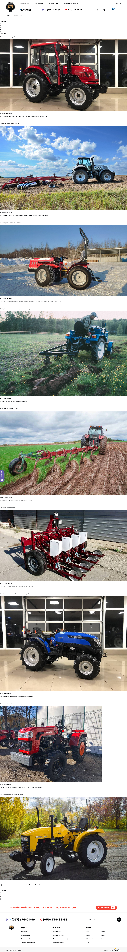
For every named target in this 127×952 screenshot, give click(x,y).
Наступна (3, 33)
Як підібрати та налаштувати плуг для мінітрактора (15, 309)
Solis (87, 931)
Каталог (26, 10)
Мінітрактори (57, 931)
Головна (8, 15)
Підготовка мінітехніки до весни (10, 123)
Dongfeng (88, 935)
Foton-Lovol (89, 939)
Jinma (87, 942)
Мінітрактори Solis (58, 935)
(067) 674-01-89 (53, 10)
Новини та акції (25, 939)
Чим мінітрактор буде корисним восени (12, 794)
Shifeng (103, 931)
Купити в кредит (25, 935)
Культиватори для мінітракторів (9, 408)
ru (120, 3)
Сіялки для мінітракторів (7, 507)
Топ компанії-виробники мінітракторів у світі (13, 704)
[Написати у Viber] (43, 10)
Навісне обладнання (59, 942)
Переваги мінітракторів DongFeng (10, 37)
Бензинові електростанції (60, 939)
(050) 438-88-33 (75, 10)
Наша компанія (25, 931)
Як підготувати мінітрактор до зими (10, 222)
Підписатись (103, 908)
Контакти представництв (28, 942)
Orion (102, 939)
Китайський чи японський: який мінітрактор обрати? (16, 594)
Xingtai (103, 935)
